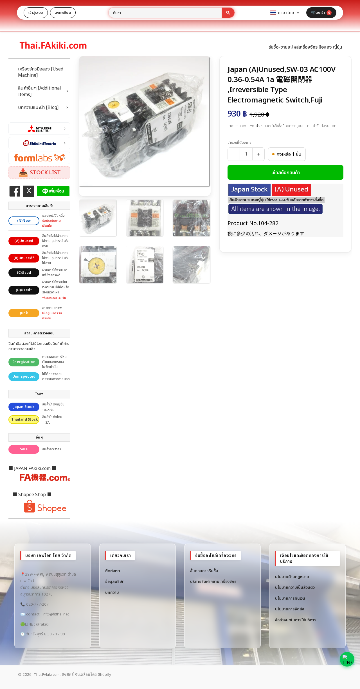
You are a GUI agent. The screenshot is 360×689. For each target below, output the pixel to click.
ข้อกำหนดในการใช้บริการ (295, 619)
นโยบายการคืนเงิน (290, 598)
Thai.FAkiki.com (47, 674)
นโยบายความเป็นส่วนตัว (295, 587)
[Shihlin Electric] (39, 143)
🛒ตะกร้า (320, 12)
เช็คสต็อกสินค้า (285, 172)
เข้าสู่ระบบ (35, 12)
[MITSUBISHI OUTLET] (39, 128)
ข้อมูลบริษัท (115, 581)
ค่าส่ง (260, 125)
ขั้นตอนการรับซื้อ (204, 570)
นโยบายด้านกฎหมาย (292, 576)
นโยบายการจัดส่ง (289, 609)
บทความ (112, 592)
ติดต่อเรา (112, 570)
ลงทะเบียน (63, 12)
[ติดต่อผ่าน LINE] (347, 659)
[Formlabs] (39, 158)
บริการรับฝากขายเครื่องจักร (213, 581)
